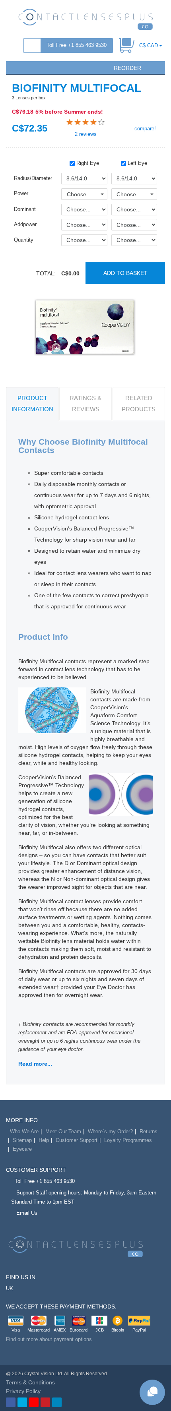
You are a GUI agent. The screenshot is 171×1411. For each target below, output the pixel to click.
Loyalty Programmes (128, 1140)
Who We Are (24, 1131)
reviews (86, 134)
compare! (144, 129)
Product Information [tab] (32, 403)
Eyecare (22, 1149)
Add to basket (125, 273)
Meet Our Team (63, 1131)
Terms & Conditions (30, 1382)
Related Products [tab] (138, 403)
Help (44, 1140)
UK (9, 1288)
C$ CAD (148, 45)
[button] (15, 67)
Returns (148, 1131)
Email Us (26, 1213)
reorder (126, 68)
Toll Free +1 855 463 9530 (77, 45)
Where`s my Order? (110, 1131)
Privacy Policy (23, 1391)
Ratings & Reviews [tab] (85, 403)
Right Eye (87, 163)
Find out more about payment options (49, 1339)
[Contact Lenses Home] (85, 18)
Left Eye (136, 163)
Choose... (79, 194)
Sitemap (22, 1140)
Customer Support (76, 1140)
